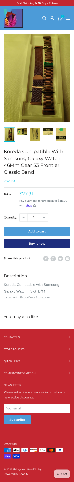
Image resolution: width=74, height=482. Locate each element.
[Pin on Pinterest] (53, 258)
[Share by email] (67, 258)
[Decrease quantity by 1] (24, 217)
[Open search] (44, 18)
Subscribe (17, 420)
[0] (59, 18)
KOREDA (10, 181)
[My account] (52, 18)
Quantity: (10, 217)
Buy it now (37, 243)
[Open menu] (68, 18)
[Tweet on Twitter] (60, 258)
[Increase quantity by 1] (44, 217)
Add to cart (37, 231)
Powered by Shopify (16, 473)
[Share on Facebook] (46, 258)
